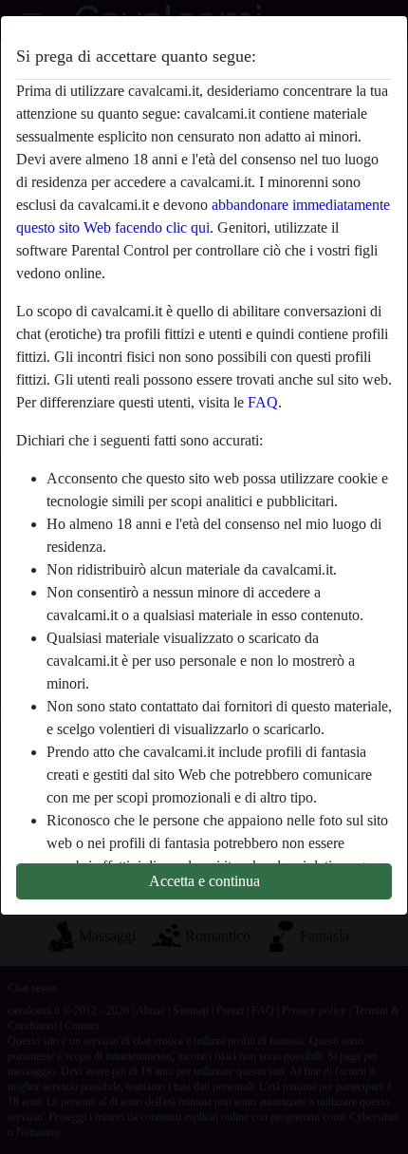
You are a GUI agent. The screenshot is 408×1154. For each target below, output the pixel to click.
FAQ (263, 402)
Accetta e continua (204, 881)
